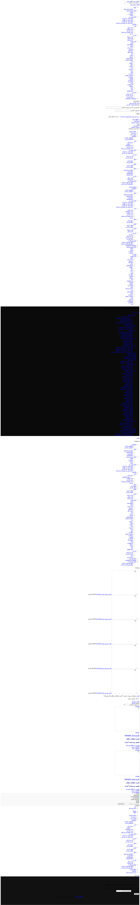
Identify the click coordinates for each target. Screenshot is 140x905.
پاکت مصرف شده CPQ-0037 (103, 594)
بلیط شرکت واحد (128, 9)
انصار (131, 46)
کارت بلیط (130, 36)
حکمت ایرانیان (129, 60)
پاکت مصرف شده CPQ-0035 (103, 643)
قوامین (131, 78)
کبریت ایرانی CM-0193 (132, 779)
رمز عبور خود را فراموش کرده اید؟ (129, 116)
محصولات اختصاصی (130, 98)
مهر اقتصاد (130, 90)
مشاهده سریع (135, 748)
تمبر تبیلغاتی (129, 29)
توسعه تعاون (129, 58)
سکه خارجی (129, 162)
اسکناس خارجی (128, 137)
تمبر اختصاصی (129, 145)
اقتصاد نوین (130, 44)
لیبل (132, 555)
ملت (131, 87)
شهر (132, 72)
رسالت (131, 63)
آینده (132, 43)
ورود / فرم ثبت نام (131, 872)
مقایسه (134, 871)
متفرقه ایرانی (132, 558)
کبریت (134, 92)
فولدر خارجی (129, 167)
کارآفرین (130, 80)
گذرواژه (135, 110)
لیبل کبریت (130, 97)
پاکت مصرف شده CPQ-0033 (103, 693)
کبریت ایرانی (129, 94)
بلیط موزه (130, 171)
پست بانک (130, 52)
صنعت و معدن (129, 75)
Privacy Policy (79, 897)
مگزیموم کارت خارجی (127, 184)
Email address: (135, 891)
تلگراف (134, 24)
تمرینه (131, 33)
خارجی (131, 253)
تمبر (135, 26)
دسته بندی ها (135, 312)
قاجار (131, 15)
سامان (131, 66)
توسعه (131, 57)
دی (132, 61)
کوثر (132, 83)
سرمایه (131, 69)
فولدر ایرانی (129, 165)
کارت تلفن (130, 38)
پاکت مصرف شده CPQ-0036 (103, 619)
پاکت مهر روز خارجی (127, 21)
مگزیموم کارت (132, 561)
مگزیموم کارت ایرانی (127, 182)
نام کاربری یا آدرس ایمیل (130, 107)
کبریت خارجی (129, 95)
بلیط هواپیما (130, 173)
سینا (132, 70)
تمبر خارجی (130, 30)
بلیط (135, 7)
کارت (134, 35)
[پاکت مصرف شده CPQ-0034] (123, 668)
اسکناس (134, 444)
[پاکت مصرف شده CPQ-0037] (123, 594)
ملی (132, 89)
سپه (132, 67)
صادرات (131, 74)
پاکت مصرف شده (131, 10)
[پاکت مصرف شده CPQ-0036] (123, 619)
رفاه (132, 64)
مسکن (131, 86)
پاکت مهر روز (132, 16)
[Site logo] (136, 1)
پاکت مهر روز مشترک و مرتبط (124, 23)
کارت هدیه (130, 40)
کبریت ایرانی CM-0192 (132, 735)
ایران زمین (130, 47)
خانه (138, 696)
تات (132, 53)
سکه (135, 484)
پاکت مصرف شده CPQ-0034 (103, 668)
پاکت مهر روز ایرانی (127, 18)
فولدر (134, 489)
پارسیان (131, 49)
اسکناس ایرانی (129, 139)
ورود (138, 113)
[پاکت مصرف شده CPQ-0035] (123, 643)
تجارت (131, 55)
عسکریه (130, 77)
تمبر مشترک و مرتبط (127, 32)
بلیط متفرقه (129, 174)
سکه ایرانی (130, 161)
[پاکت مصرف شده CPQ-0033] (123, 693)
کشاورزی (130, 81)
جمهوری (130, 13)
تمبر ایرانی (130, 27)
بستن (138, 438)
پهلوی (131, 12)
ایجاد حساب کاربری (131, 104)
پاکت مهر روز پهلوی (127, 20)
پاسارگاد (130, 50)
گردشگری (130, 84)
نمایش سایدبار (135, 701)
